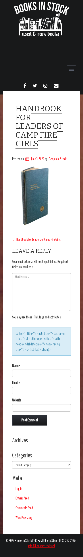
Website (16, 400)
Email (16, 382)
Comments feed (24, 508)
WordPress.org (24, 517)
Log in (18, 488)
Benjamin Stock (58, 159)
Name (16, 365)
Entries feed (22, 498)
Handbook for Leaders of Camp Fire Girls (39, 126)
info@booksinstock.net (41, 546)
